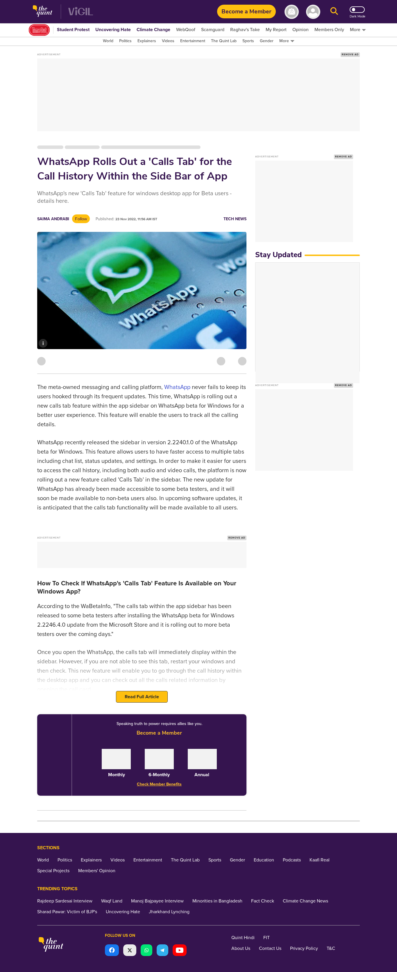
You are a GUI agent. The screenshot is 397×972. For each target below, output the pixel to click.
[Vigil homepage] (80, 12)
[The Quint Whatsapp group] (146, 950)
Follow (81, 218)
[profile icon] (313, 12)
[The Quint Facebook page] (112, 950)
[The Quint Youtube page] (180, 950)
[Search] (334, 12)
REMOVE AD (350, 54)
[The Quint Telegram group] (162, 950)
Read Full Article (142, 697)
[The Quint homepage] (42, 12)
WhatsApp (177, 387)
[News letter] (292, 12)
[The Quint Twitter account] (129, 950)
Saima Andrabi (53, 218)
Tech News (234, 218)
